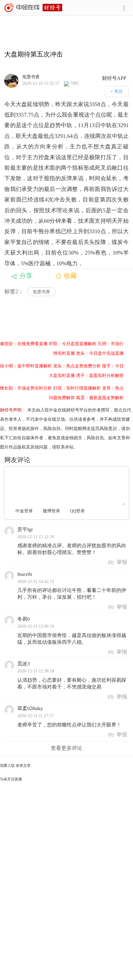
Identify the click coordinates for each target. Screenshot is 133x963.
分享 (25, 275)
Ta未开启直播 (11, 779)
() (110, 562)
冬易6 (23, 619)
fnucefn (24, 574)
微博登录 (51, 511)
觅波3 (23, 663)
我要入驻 (7, 765)
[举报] (122, 562)
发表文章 (23, 765)
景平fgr (25, 529)
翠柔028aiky (30, 708)
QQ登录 (77, 511)
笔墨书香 (31, 77)
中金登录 (24, 511)
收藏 (70, 275)
